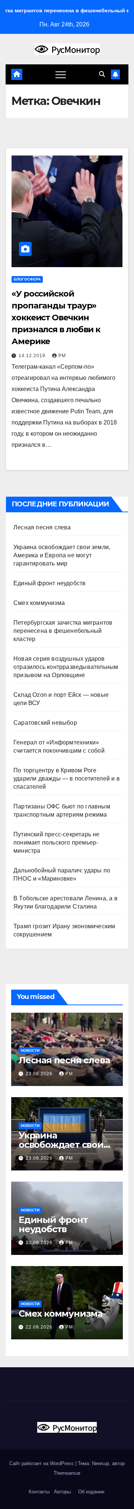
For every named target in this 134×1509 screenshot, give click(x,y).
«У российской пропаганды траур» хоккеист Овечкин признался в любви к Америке (56, 317)
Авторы (62, 1491)
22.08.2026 (40, 1327)
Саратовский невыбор (45, 723)
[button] (102, 74)
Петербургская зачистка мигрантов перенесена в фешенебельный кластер (62, 630)
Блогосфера (27, 279)
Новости (30, 1050)
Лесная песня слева (42, 527)
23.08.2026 (40, 1073)
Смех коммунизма (39, 603)
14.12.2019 (33, 355)
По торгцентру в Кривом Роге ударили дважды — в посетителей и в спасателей (66, 778)
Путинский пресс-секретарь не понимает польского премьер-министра (56, 842)
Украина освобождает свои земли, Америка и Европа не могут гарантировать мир (61, 555)
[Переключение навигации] (61, 74)
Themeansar (67, 1473)
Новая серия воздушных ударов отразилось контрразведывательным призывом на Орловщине (65, 667)
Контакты (38, 1491)
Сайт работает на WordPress (42, 1463)
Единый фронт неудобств (49, 583)
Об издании (91, 1491)
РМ (62, 355)
